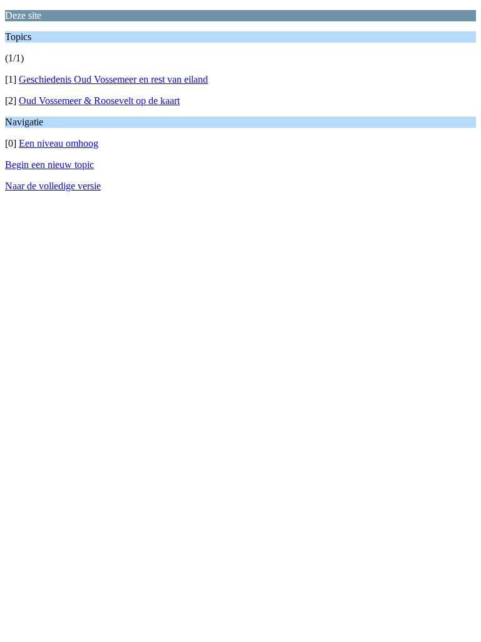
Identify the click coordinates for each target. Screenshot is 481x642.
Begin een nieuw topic (49, 164)
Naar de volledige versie (53, 186)
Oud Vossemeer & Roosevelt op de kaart (99, 100)
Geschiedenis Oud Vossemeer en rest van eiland (113, 79)
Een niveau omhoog (58, 143)
